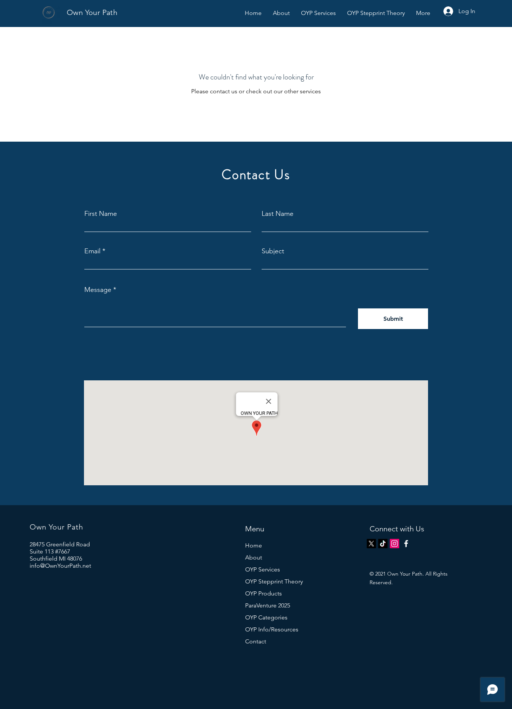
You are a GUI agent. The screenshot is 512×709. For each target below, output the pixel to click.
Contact (255, 641)
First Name (100, 213)
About (253, 557)
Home (253, 545)
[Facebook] (406, 543)
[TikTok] (383, 543)
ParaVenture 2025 (267, 605)
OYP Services (262, 569)
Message (97, 289)
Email (92, 251)
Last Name (277, 213)
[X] (371, 543)
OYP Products (263, 593)
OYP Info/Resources (271, 629)
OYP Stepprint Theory (274, 581)
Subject (273, 251)
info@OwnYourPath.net (60, 565)
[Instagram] (394, 543)
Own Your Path (92, 12)
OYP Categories (266, 617)
